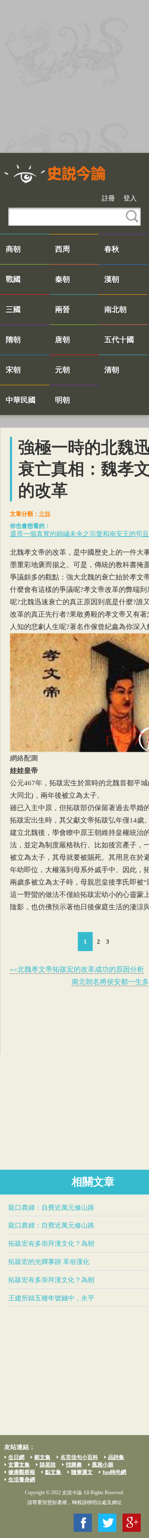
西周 (62, 249)
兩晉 (62, 309)
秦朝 (62, 279)
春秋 (111, 249)
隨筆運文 (82, 1472)
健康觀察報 (21, 1472)
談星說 (48, 1465)
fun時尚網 (114, 1472)
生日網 (16, 1457)
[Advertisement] (74, 76)
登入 (130, 198)
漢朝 (111, 279)
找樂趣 (74, 1465)
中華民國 (21, 400)
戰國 (13, 279)
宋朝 (13, 370)
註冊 (108, 198)
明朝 (62, 400)
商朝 (13, 249)
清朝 (111, 370)
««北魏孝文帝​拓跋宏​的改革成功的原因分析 (77, 969)
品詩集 (116, 1457)
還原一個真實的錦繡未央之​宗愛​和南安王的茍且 (79, 533)
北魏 (44, 514)
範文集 (42, 1457)
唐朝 (62, 340)
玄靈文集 (19, 1465)
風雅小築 (102, 1465)
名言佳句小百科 (79, 1457)
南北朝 (115, 309)
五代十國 (119, 340)
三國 (13, 309)
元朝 (62, 370)
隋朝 (13, 340)
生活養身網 (21, 1479)
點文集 (53, 1472)
